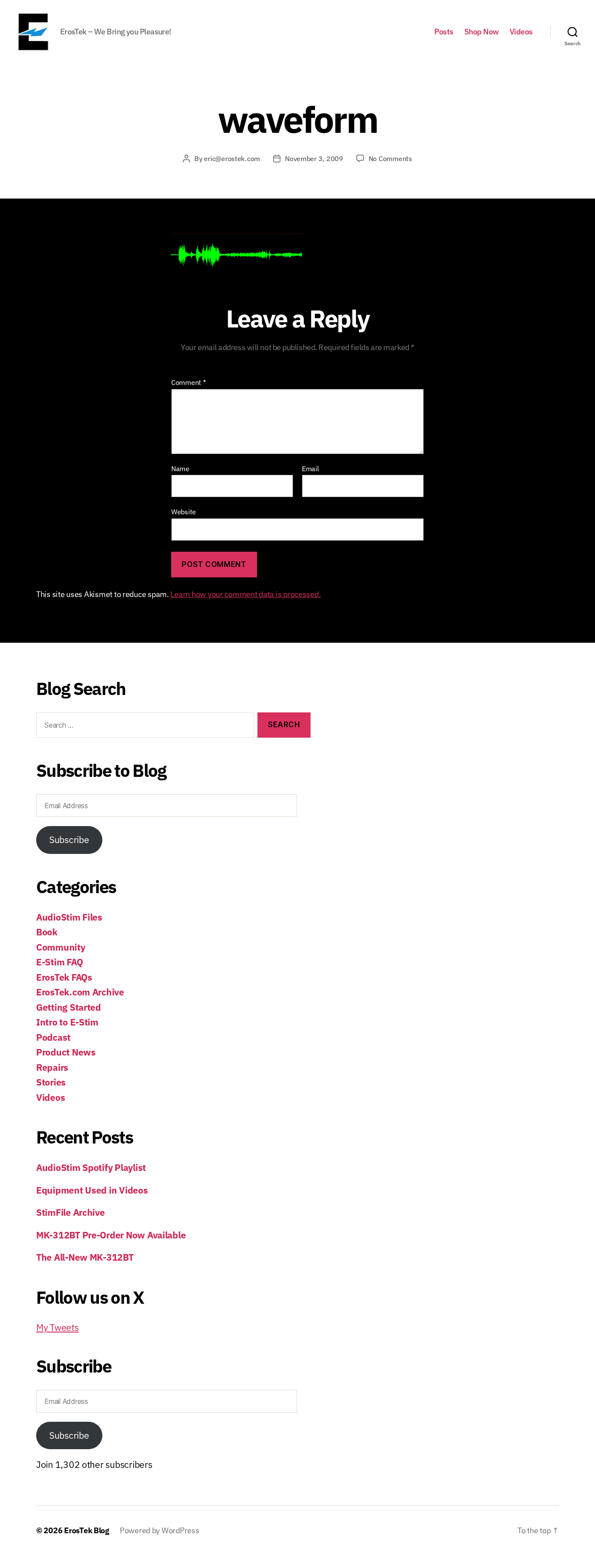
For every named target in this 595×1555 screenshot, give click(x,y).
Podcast (53, 1037)
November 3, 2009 (314, 158)
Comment (188, 383)
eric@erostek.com (232, 158)
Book (46, 932)
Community (60, 947)
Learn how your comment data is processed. (245, 594)
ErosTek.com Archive (80, 992)
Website (183, 511)
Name (180, 469)
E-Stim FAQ (59, 962)
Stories (51, 1082)
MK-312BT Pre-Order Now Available (111, 1235)
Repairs (52, 1067)
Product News (66, 1052)
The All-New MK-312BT (85, 1257)
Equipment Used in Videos (92, 1190)
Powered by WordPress (159, 1530)
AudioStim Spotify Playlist (91, 1167)
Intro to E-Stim (67, 1022)
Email (310, 469)
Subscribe (69, 839)
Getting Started (68, 1007)
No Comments (390, 158)
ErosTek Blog (86, 1530)
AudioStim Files (69, 917)
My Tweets (57, 1327)
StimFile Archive (70, 1212)
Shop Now (481, 32)
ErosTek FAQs (64, 977)
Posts (443, 32)
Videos (521, 32)
